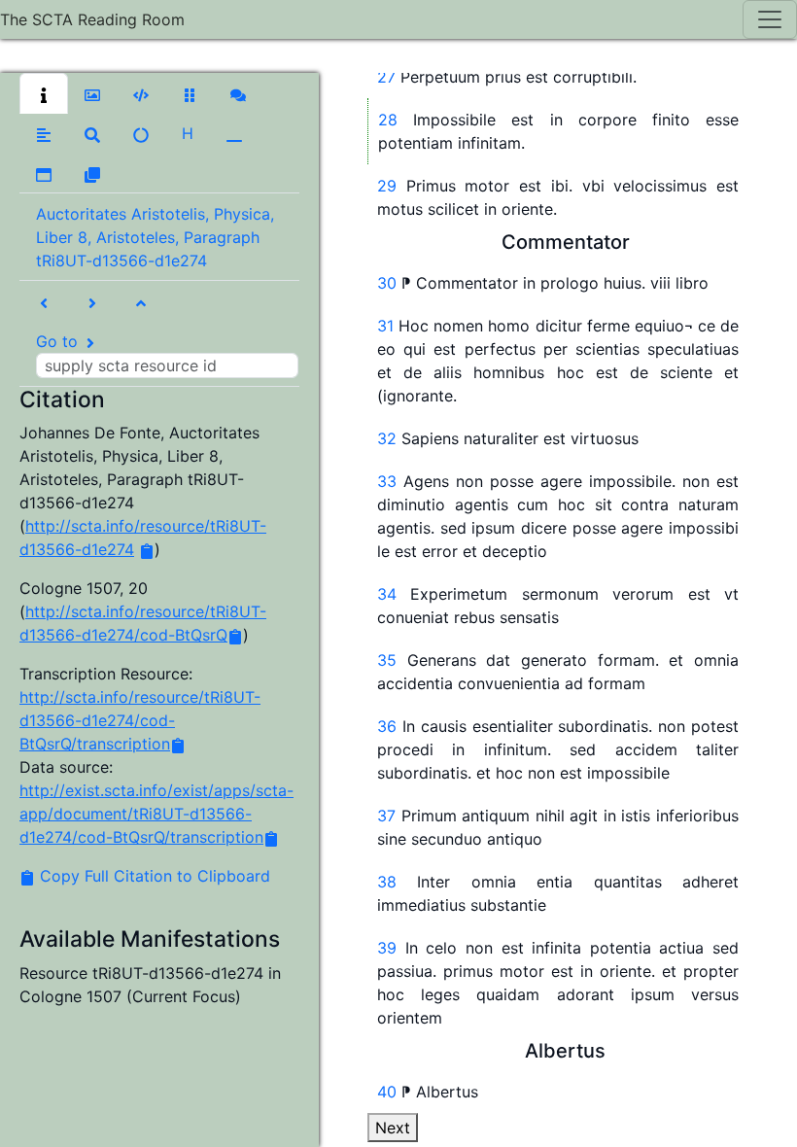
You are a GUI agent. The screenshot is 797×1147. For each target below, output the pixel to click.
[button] (43, 93)
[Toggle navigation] (770, 19)
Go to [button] (59, 341)
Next (392, 1127)
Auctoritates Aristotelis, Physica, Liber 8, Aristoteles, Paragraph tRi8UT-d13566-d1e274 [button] (155, 237)
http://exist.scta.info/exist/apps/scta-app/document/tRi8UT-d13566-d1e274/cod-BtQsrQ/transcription (156, 814)
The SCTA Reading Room (92, 19)
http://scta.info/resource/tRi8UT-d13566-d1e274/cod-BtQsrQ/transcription (139, 720)
